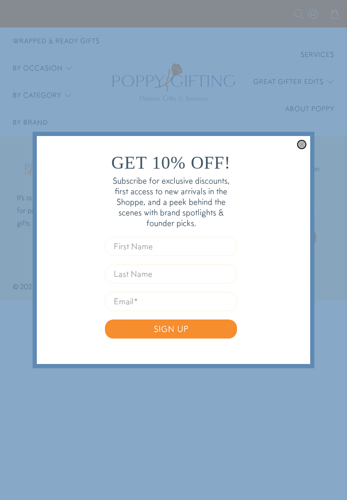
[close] (301, 144)
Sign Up (171, 329)
